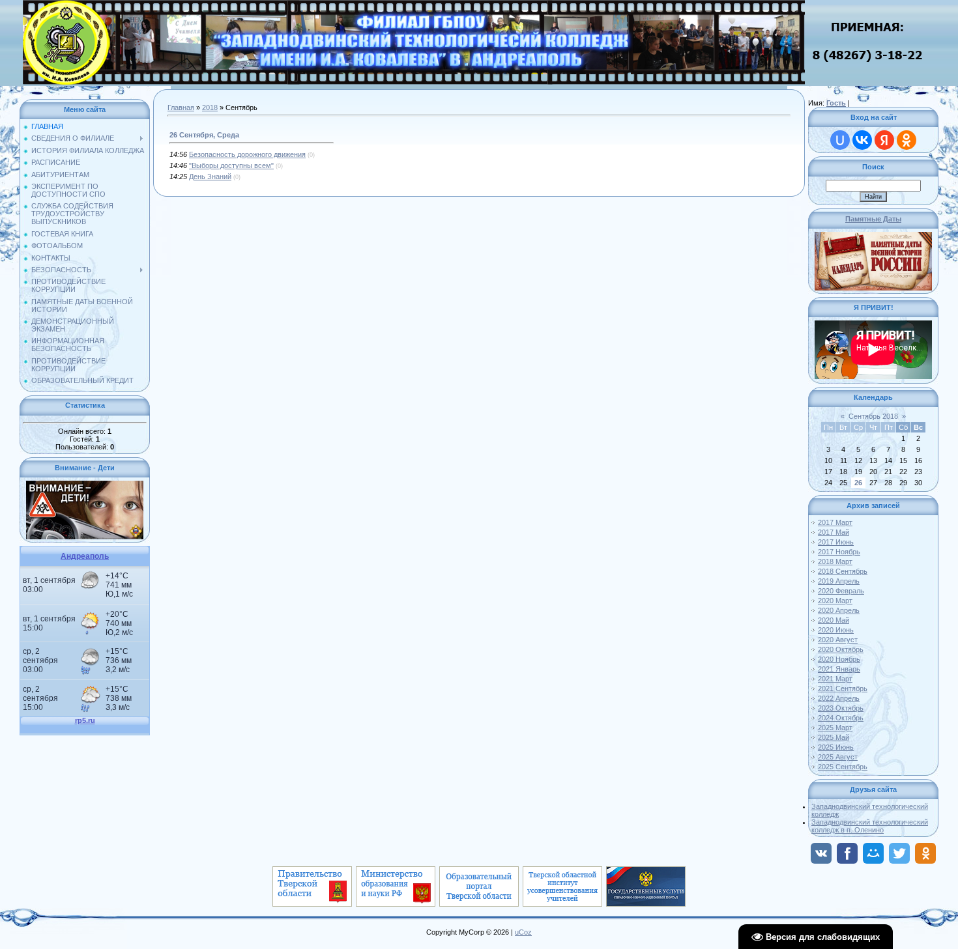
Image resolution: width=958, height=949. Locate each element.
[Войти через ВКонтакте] (862, 140)
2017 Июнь (836, 542)
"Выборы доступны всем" (231, 165)
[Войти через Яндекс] (884, 140)
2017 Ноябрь (839, 552)
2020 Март (835, 600)
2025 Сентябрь (842, 767)
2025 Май (833, 737)
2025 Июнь (836, 747)
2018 (210, 107)
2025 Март (835, 727)
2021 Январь (839, 669)
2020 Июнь (836, 630)
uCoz (523, 932)
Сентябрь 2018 (873, 416)
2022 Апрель (839, 698)
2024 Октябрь (841, 718)
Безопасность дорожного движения (247, 154)
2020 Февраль (841, 591)
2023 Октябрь (841, 708)
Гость (836, 103)
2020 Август (838, 640)
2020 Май (833, 620)
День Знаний (210, 176)
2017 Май (833, 532)
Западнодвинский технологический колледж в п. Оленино (869, 826)
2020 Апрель (839, 610)
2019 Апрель (839, 581)
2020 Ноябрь (839, 659)
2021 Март (835, 679)
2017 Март (835, 522)
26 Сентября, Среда (204, 135)
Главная (180, 107)
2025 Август (838, 757)
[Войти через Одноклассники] (906, 140)
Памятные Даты (873, 219)
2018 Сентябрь (842, 571)
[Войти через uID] (840, 140)
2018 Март (835, 561)
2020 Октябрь (841, 649)
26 (858, 483)
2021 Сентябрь (842, 688)
